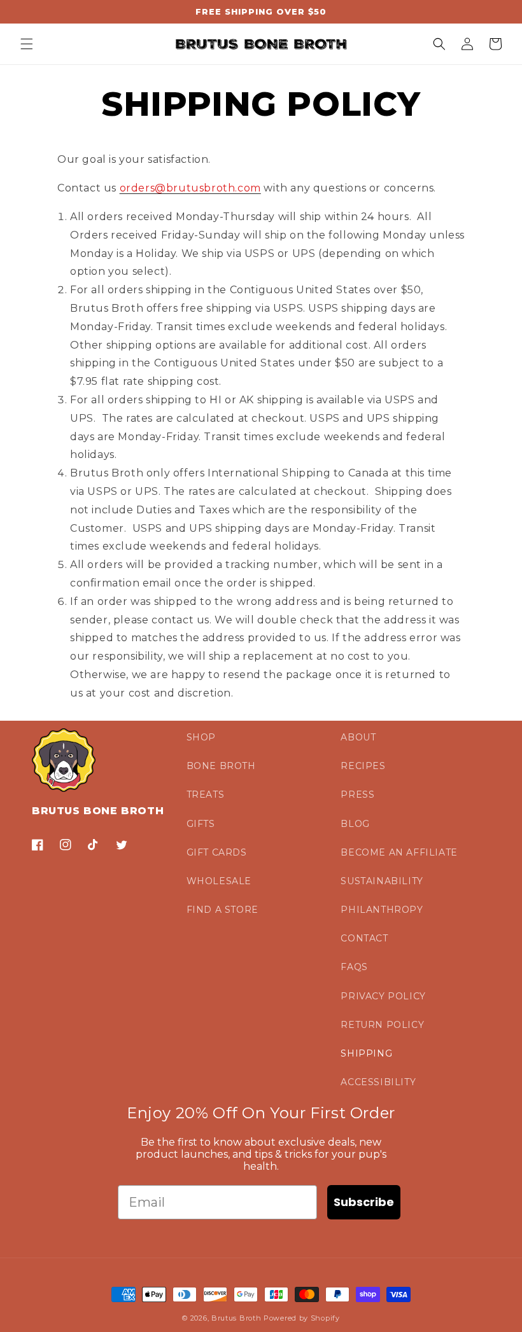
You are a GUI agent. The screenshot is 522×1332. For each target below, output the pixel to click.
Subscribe (364, 1202)
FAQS (354, 967)
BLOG (355, 823)
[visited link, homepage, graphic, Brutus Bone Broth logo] (261, 44)
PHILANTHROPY (382, 909)
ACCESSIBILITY (378, 1082)
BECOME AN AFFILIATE (399, 852)
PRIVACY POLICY (383, 996)
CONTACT (364, 938)
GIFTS (201, 823)
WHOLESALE (219, 881)
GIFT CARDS (217, 852)
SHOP (201, 737)
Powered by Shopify (302, 1318)
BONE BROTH (221, 766)
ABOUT (358, 737)
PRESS (357, 794)
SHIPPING (366, 1053)
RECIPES (363, 766)
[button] (27, 44)
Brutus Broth (236, 1318)
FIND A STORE (222, 909)
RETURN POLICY (382, 1024)
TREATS (206, 794)
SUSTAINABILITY (382, 881)
